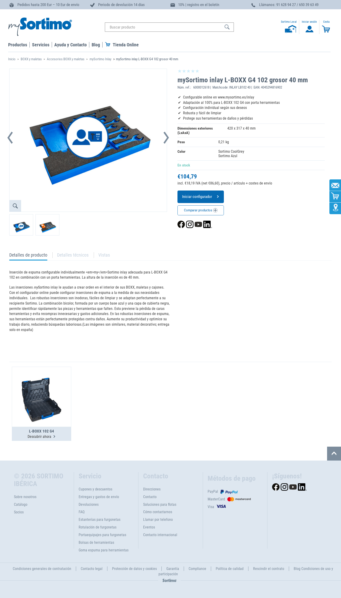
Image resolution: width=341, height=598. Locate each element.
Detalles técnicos (73, 255)
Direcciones (152, 489)
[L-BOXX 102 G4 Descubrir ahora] (41, 385)
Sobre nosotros (25, 497)
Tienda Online (126, 45)
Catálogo (20, 504)
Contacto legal (92, 568)
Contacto (150, 497)
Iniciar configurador (197, 196)
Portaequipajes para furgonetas (102, 535)
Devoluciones (89, 504)
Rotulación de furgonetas (97, 527)
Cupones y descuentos (95, 489)
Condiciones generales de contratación (42, 568)
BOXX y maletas (31, 59)
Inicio (12, 59)
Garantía (172, 568)
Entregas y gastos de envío (99, 497)
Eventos (149, 527)
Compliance (197, 568)
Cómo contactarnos (157, 512)
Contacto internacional (160, 535)
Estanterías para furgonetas (99, 519)
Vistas (104, 255)
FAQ (82, 512)
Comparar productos (198, 210)
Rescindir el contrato (268, 568)
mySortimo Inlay (100, 59)
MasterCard (216, 499)
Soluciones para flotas (159, 504)
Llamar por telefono (158, 519)
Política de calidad (230, 568)
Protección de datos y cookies (134, 568)
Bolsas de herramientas (96, 542)
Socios (19, 512)
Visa (211, 507)
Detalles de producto (28, 256)
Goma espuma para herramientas (104, 550)
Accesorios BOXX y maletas (65, 59)
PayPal (213, 491)
